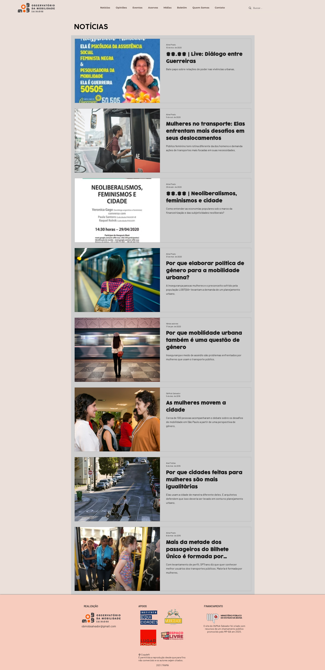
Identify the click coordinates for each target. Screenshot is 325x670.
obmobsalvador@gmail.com (99, 626)
